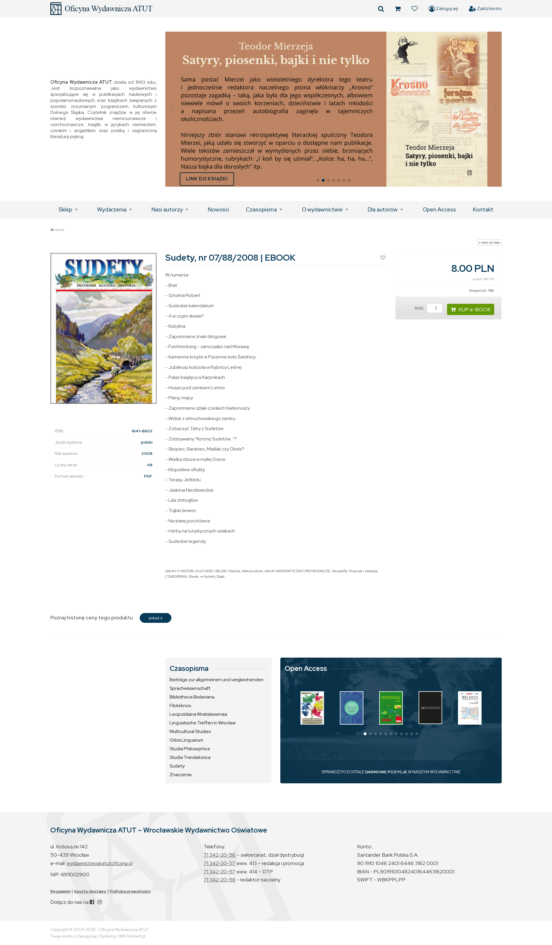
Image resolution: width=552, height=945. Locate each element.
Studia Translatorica (190, 757)
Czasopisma (261, 209)
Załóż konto (489, 8)
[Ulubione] (414, 8)
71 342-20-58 (219, 879)
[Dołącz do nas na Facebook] (92, 902)
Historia (234, 571)
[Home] (101, 8)
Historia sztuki (252, 571)
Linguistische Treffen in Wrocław (202, 723)
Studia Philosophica (190, 749)
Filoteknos (180, 705)
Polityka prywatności (130, 891)
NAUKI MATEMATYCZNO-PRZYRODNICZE (297, 571)
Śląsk (221, 576)
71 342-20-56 (219, 855)
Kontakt (483, 209)
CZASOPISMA (176, 576)
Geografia (339, 571)
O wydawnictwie (322, 209)
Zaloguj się (446, 8)
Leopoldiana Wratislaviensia (198, 714)
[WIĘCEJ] (312, 707)
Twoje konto (61, 936)
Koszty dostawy (90, 891)
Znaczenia (180, 775)
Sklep (65, 209)
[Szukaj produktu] (381, 8)
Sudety (177, 766)
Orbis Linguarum (186, 740)
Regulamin (60, 891)
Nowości (218, 209)
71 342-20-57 (219, 863)
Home (59, 230)
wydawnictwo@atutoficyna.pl (100, 863)
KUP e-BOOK (474, 309)
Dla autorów (383, 209)
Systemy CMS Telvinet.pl (122, 936)
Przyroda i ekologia (363, 571)
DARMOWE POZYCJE (386, 771)
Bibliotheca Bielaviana (192, 697)
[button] (172, 109)
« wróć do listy (489, 242)
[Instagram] (99, 902)
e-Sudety (207, 576)
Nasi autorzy (167, 209)
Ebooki (194, 576)
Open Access (439, 209)
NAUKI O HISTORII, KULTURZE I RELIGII (196, 571)
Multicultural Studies (190, 731)
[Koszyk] (397, 8)
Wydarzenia (111, 209)
